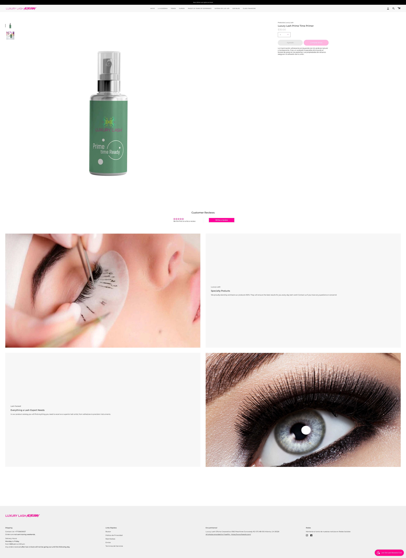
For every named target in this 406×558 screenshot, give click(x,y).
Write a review (221, 220)
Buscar (108, 532)
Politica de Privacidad (114, 535)
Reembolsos (110, 539)
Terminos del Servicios (114, 546)
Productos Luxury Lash (286, 22)
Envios (108, 542)
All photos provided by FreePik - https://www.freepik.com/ (228, 534)
